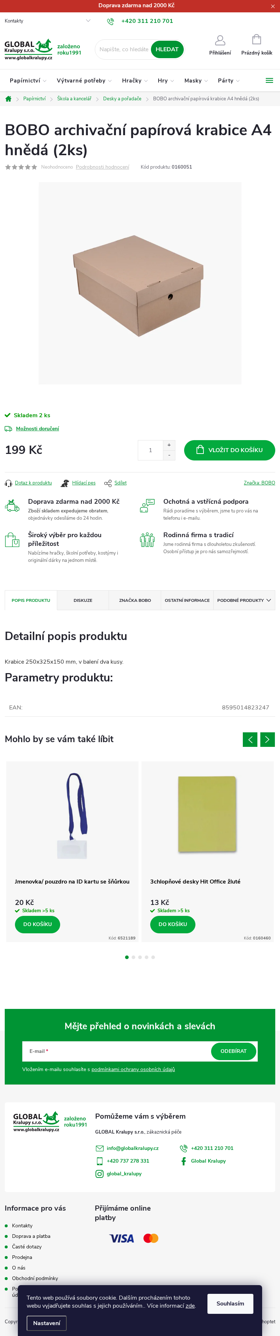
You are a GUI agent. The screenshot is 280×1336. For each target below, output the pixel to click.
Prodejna (22, 1257)
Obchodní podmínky (35, 1278)
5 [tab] (153, 957)
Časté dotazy (27, 1246)
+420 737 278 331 (128, 1161)
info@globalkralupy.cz (133, 1148)
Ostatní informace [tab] (187, 600)
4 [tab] (146, 957)
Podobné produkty (240, 600)
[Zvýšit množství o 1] (169, 445)
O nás (19, 1267)
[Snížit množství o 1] (169, 455)
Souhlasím (230, 1304)
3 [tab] (140, 957)
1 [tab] (127, 957)
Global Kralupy (208, 1161)
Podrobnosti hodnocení (102, 167)
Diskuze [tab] (83, 600)
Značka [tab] (135, 600)
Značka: (259, 483)
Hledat (167, 49)
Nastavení (46, 1323)
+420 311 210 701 (212, 1148)
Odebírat (234, 1051)
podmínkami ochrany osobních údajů (133, 1069)
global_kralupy (124, 1173)
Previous (250, 739)
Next (267, 739)
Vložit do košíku (236, 450)
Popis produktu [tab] (31, 600)
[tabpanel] (72, 851)
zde (190, 1306)
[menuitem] (28, 80)
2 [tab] (133, 957)
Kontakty (14, 21)
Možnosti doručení (37, 428)
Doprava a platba (31, 1236)
